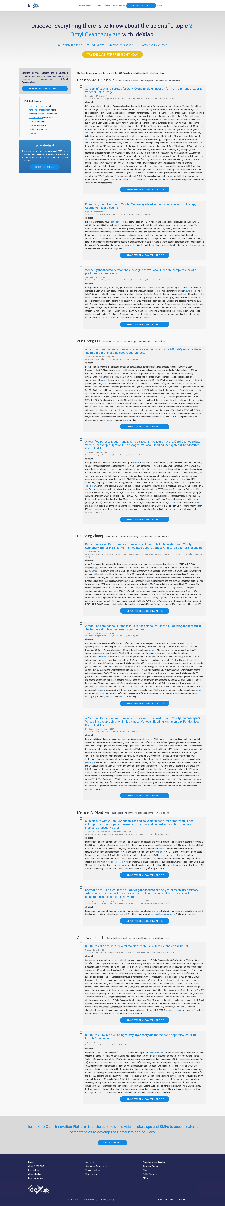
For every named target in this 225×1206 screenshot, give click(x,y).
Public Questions (150, 1174)
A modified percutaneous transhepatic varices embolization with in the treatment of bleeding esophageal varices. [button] (143, 351)
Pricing (108, 5)
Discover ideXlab (44, 167)
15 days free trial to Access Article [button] (144, 189)
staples (32, 133)
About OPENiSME (36, 1166)
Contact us (90, 1162)
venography (90, 486)
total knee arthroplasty (39, 110)
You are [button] (97, 5)
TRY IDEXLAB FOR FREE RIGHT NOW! (112, 54)
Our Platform (84, 5)
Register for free (35, 1178)
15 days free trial (141, 5)
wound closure (36, 117)
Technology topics (93, 1170)
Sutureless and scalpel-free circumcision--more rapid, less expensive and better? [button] (137, 946)
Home (31, 1162)
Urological (177, 1010)
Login (159, 5)
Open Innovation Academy (154, 1162)
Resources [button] (118, 5)
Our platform (33, 1170)
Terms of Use (74, 1199)
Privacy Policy (107, 1199)
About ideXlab (34, 1174)
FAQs (145, 1178)
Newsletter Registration (96, 1166)
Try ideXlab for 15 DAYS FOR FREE (45, 88)
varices (44, 114)
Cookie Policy (90, 1199)
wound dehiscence (114, 862)
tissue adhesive (36, 106)
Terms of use (91, 1174)
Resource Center (150, 1166)
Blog (145, 1170)
